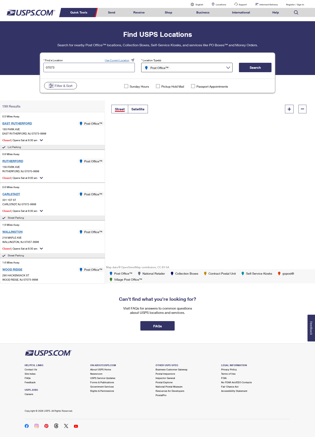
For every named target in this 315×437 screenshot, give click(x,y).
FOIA (223, 378)
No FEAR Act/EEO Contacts (236, 382)
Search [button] (255, 67)
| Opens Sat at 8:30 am (19, 140)
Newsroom (96, 373)
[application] (210, 184)
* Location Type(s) (151, 60)
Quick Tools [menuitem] (78, 12)
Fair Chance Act (229, 386)
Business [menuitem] (203, 12)
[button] (119, 109)
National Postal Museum (169, 386)
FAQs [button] (157, 326)
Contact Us (31, 369)
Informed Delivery (269, 4)
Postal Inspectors (165, 373)
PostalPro (161, 395)
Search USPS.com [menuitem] (296, 12)
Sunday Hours (139, 86)
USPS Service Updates (102, 378)
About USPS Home (100, 369)
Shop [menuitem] (168, 12)
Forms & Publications (102, 382)
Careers (29, 394)
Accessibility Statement (234, 390)
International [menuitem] (241, 12)
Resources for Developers (170, 390)
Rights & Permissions (102, 390)
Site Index (30, 373)
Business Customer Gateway (172, 369)
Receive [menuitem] (139, 12)
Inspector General (165, 378)
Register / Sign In (295, 4)
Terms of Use (228, 373)
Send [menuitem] (111, 12)
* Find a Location (53, 60)
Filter (63, 86)
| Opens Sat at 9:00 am (19, 178)
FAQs (28, 378)
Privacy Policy (229, 369)
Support (243, 4)
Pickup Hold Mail (172, 86)
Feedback (30, 382)
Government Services (102, 386)
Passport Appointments (212, 86)
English (195, 4)
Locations (221, 4)
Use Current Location (117, 60)
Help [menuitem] (275, 12)
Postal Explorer (164, 382)
